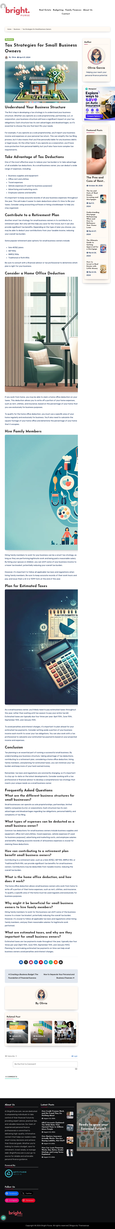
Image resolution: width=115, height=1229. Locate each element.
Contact (66, 14)
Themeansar (84, 1226)
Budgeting (58, 10)
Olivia (14, 57)
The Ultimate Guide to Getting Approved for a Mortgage (92, 245)
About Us (88, 10)
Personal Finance (14, 1027)
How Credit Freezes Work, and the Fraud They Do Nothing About (53, 1113)
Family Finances (73, 10)
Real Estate (45, 10)
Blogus (73, 1226)
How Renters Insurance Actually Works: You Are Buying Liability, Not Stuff (53, 1138)
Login (75, 1056)
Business (9, 39)
